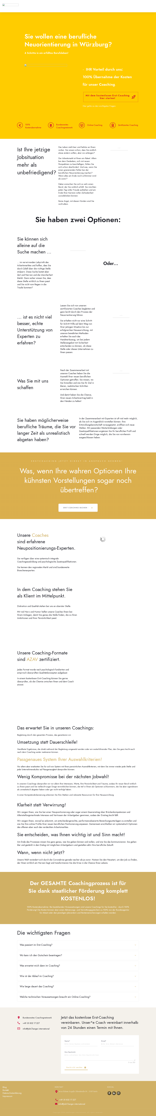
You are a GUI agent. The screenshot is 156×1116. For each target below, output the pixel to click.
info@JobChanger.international (36, 1028)
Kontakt (6, 1090)
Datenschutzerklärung (12, 1093)
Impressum (7, 1096)
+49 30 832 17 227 (31, 1023)
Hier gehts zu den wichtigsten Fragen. (99, 106)
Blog (5, 1087)
